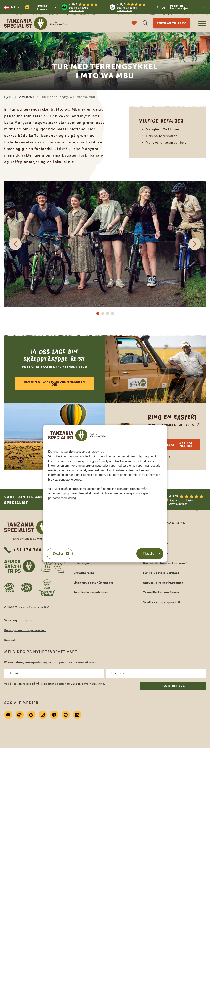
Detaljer (58, 553)
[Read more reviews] (107, 7)
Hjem (8, 97)
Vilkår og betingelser (19, 620)
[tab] (97, 313)
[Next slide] (194, 244)
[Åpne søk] (145, 23)
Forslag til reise (171, 23)
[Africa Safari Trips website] (19, 566)
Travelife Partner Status (161, 592)
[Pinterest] (66, 715)
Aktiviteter (26, 97)
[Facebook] (54, 715)
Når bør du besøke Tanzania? (165, 563)
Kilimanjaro (83, 563)
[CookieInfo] (77, 435)
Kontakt (9, 640)
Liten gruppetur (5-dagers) (94, 582)
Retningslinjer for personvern (25, 630)
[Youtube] (8, 715)
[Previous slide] (15, 244)
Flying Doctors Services (161, 573)
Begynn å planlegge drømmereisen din (54, 383)
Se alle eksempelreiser (91, 592)
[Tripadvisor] (20, 715)
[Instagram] (43, 715)
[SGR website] (9, 587)
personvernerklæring (90, 683)
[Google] (31, 715)
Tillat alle (148, 553)
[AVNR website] (26, 587)
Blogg (160, 7)
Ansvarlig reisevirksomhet (163, 582)
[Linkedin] (77, 715)
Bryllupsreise (84, 573)
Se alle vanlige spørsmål (161, 602)
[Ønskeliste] (134, 23)
